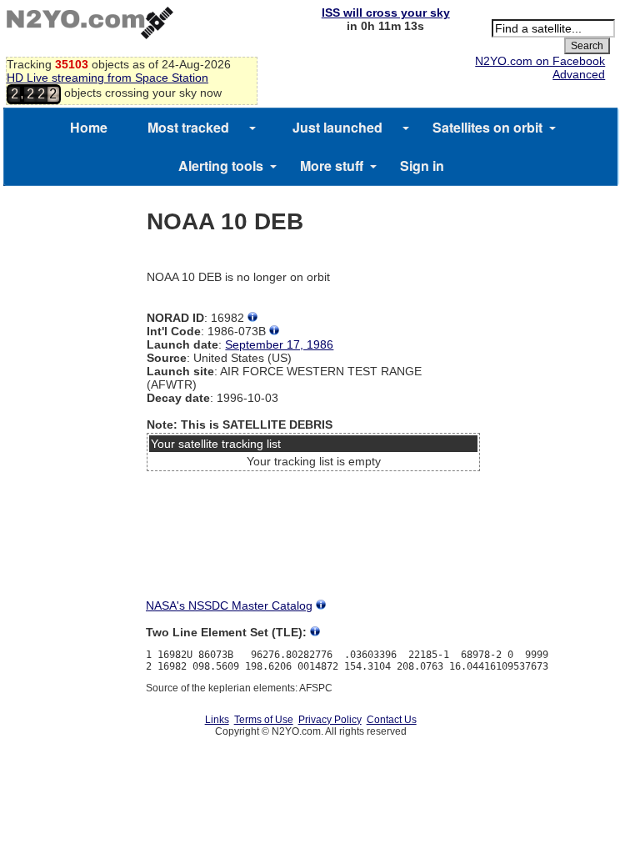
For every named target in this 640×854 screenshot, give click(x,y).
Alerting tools (220, 165)
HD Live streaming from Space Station (107, 77)
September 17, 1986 (279, 344)
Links (217, 720)
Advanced (578, 74)
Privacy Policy (330, 720)
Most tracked (188, 127)
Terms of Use (263, 720)
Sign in (422, 165)
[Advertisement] (313, 539)
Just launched (337, 127)
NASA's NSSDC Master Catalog (229, 605)
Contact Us (392, 720)
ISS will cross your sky (386, 12)
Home (89, 127)
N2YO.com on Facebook (540, 61)
